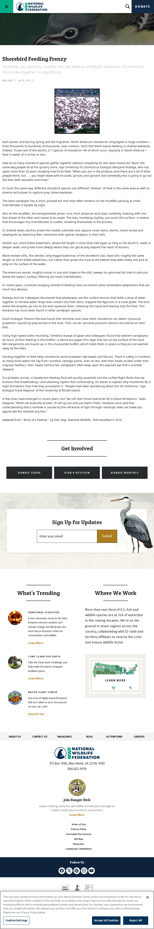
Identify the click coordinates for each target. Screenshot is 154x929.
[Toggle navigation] (6, 6)
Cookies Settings (16, 920)
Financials (78, 844)
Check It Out (36, 714)
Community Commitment (79, 849)
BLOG (89, 736)
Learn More (36, 643)
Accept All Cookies (106, 920)
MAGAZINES (65, 736)
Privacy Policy (78, 829)
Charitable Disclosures (78, 834)
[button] (107, 536)
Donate (142, 6)
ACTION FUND (114, 736)
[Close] (147, 897)
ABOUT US (15, 736)
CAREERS (139, 736)
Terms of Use (78, 824)
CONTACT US (39, 736)
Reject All (135, 920)
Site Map (78, 839)
